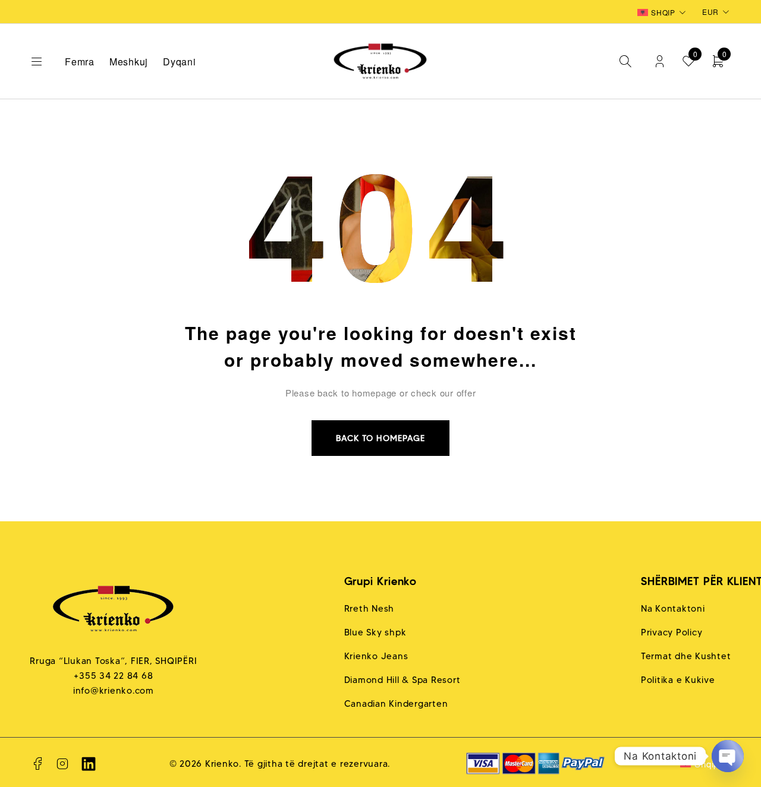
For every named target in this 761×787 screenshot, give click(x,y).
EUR (710, 12)
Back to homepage (380, 438)
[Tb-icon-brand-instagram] (63, 764)
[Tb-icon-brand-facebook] (37, 764)
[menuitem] (662, 12)
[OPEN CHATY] (728, 756)
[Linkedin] (88, 764)
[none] (662, 12)
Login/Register (659, 61)
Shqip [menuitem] (663, 12)
